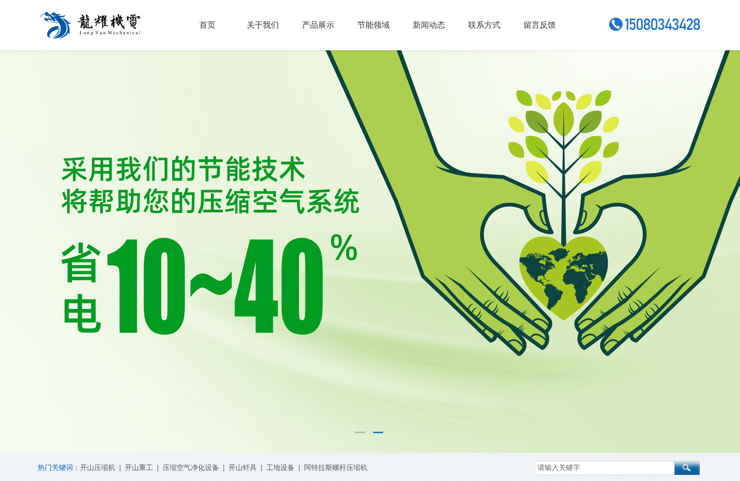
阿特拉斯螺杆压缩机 (335, 467)
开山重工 (139, 467)
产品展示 (318, 25)
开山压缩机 (97, 467)
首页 (207, 25)
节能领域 (373, 25)
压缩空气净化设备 (191, 467)
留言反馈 (540, 25)
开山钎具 (243, 467)
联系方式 (484, 25)
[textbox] (605, 468)
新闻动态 (429, 25)
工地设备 (280, 467)
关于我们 (263, 25)
